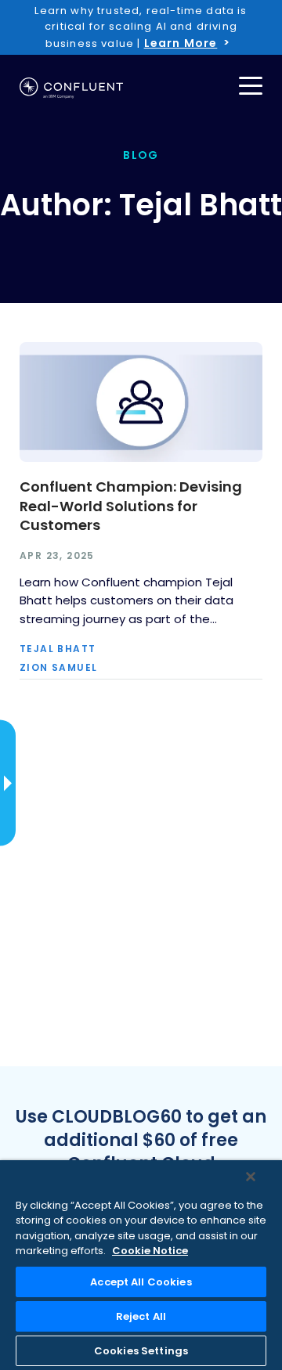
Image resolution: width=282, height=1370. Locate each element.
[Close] (250, 1176)
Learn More (181, 43)
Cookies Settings (141, 1350)
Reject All (141, 1316)
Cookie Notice (150, 1250)
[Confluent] (71, 88)
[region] (141, 1265)
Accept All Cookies (140, 1281)
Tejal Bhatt (58, 649)
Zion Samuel (58, 667)
